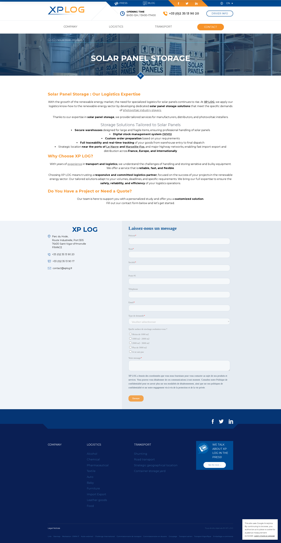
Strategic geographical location (156, 465)
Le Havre (112, 146)
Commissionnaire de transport (129, 536)
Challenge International (105, 536)
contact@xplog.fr (62, 268)
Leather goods (97, 500)
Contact (210, 27)
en (228, 3)
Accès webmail (87, 536)
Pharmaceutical (98, 465)
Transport (163, 26)
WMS (167, 134)
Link (49, 536)
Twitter (187, 3)
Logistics (116, 26)
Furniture (93, 488)
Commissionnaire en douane (155, 536)
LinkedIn (196, 3)
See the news (214, 465)
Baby (90, 482)
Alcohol (92, 453)
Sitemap (56, 536)
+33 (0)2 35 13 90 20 (184, 13)
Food (90, 505)
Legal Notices (54, 528)
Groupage (173, 536)
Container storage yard (150, 471)
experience (74, 164)
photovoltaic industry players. (142, 110)
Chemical (93, 459)
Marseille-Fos (135, 146)
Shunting (140, 453)
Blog (151, 3)
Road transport (144, 459)
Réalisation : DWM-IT (70, 536)
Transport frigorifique (202, 536)
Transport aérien (185, 536)
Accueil (49, 40)
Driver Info (220, 13)
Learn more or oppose (264, 536)
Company (70, 26)
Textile (91, 471)
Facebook (178, 3)
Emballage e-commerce (223, 536)
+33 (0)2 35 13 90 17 (63, 261)
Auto (90, 476)
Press (123, 3)
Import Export (96, 494)
